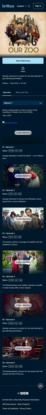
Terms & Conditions (10, 408)
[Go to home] (23, 393)
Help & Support (23, 404)
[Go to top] (40, 386)
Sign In (38, 6)
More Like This (22, 92)
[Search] (29, 6)
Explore (20, 6)
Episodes (7, 92)
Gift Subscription (9, 404)
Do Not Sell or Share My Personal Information (20, 400)
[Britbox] (8, 6)
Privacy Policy (25, 408)
